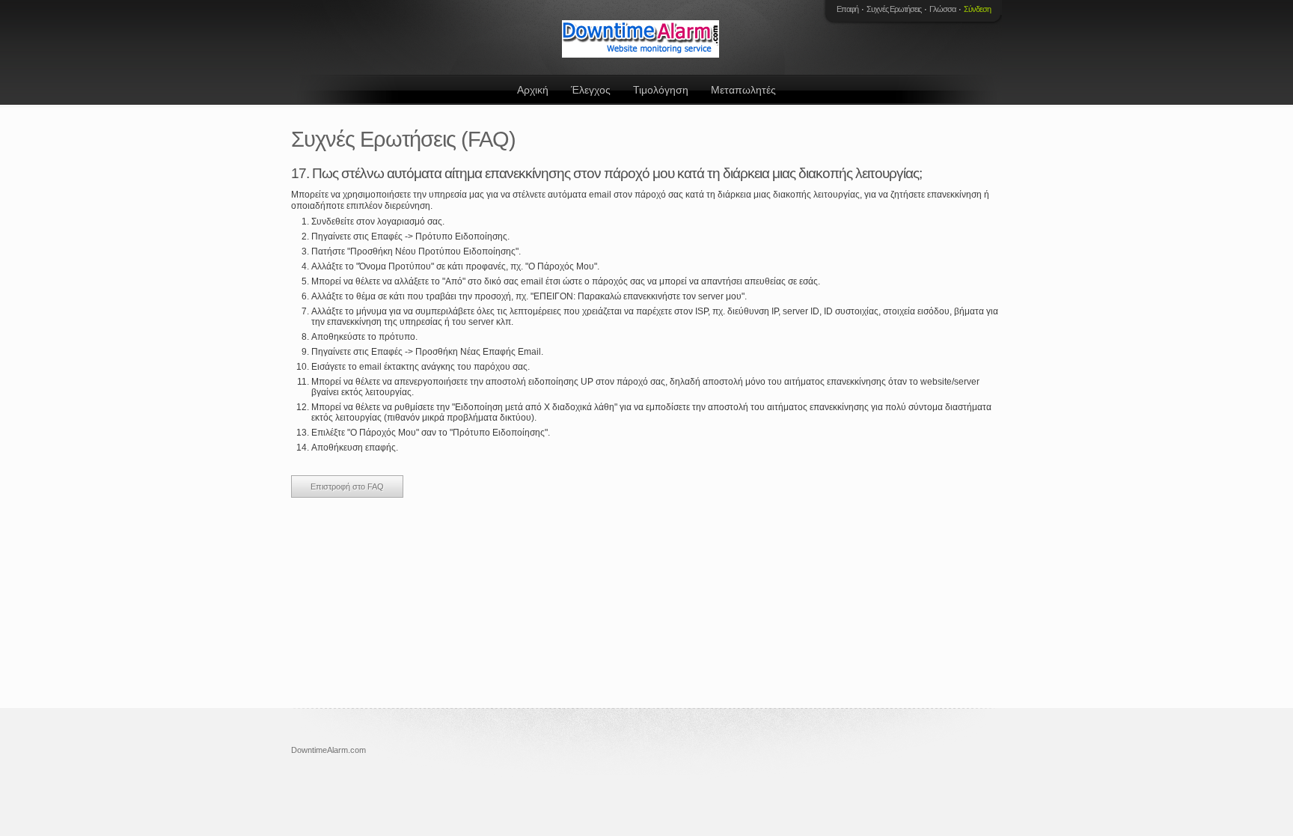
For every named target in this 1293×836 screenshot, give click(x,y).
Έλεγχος (591, 90)
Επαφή (847, 8)
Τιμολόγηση (660, 90)
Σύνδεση (977, 8)
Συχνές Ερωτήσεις (893, 8)
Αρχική (532, 90)
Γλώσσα (942, 8)
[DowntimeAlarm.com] (643, 37)
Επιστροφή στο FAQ (347, 486)
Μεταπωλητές (743, 90)
